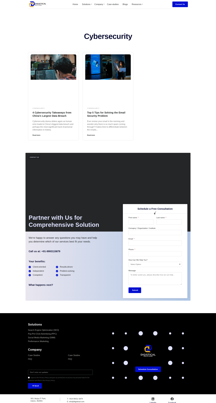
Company (98, 4)
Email (130, 239)
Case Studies (34, 355)
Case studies (113, 4)
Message (132, 271)
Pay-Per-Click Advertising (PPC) (42, 334)
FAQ (30, 359)
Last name (160, 218)
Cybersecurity (38, 108)
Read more (36, 135)
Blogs (125, 4)
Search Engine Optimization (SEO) (43, 330)
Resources (136, 4)
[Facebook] (172, 398)
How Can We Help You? (138, 260)
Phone (131, 249)
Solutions (86, 4)
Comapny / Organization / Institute (142, 228)
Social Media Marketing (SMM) (41, 338)
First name (133, 218)
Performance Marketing (38, 341)
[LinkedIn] (152, 398)
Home (75, 4)
